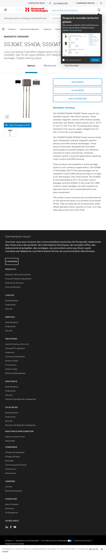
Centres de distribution (15, 356)
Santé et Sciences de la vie (17, 344)
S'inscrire (11, 261)
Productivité (10, 304)
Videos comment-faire (15, 436)
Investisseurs (10, 469)
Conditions (9, 541)
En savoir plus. (76, 30)
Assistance (78, 82)
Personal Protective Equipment (18, 279)
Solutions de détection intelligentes (20, 399)
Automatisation (11, 300)
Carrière (8, 486)
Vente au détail (11, 361)
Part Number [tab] (72, 65)
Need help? (10, 441)
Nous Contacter (77, 98)
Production (9, 352)
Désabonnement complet (14, 544)
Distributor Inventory (64, 107)
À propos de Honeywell (14, 452)
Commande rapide (85, 3)
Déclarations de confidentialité (27, 541)
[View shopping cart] (101, 3)
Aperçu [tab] (31, 65)
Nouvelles (9, 461)
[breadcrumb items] (3, 29)
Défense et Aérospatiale (15, 373)
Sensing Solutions (13, 287)
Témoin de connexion (83, 541)
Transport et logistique (15, 348)
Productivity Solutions (14, 283)
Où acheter (77, 90)
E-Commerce (10, 365)
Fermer (95, 60)
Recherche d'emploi (13, 491)
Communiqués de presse (16, 465)
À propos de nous (12, 456)
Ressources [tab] (50, 65)
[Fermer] (102, 549)
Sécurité (8, 309)
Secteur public (11, 369)
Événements (10, 473)
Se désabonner (11, 512)
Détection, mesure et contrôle (18, 274)
